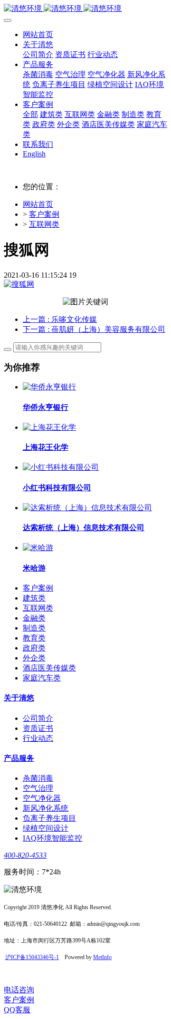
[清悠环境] (85, 9)
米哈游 (34, 568)
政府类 (34, 648)
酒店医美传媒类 (49, 668)
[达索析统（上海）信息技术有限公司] (87, 508)
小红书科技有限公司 (57, 488)
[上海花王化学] (49, 427)
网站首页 (38, 34)
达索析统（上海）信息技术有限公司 (83, 528)
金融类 (34, 618)
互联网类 (44, 224)
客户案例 (44, 214)
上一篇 (60, 319)
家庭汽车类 (42, 678)
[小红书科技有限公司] (61, 467)
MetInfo (102, 957)
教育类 (34, 638)
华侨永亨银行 (45, 407)
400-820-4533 (25, 855)
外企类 (34, 658)
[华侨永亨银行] (49, 387)
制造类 (34, 628)
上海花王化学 (45, 447)
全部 (30, 114)
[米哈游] (38, 547)
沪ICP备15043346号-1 (32, 957)
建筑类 (34, 598)
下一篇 (94, 329)
